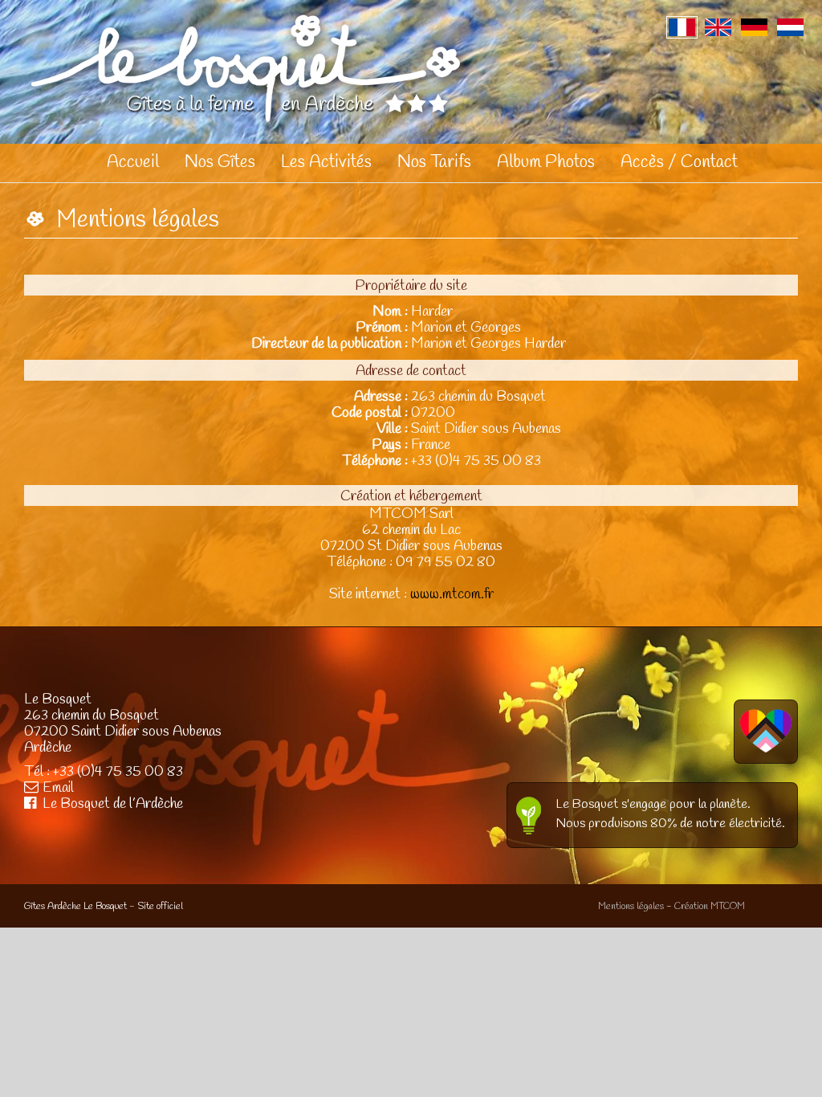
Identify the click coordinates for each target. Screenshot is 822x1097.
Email (58, 787)
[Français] (682, 27)
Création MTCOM (709, 906)
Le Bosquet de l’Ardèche (113, 804)
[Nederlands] (790, 27)
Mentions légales (631, 906)
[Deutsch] (754, 27)
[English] (718, 27)
